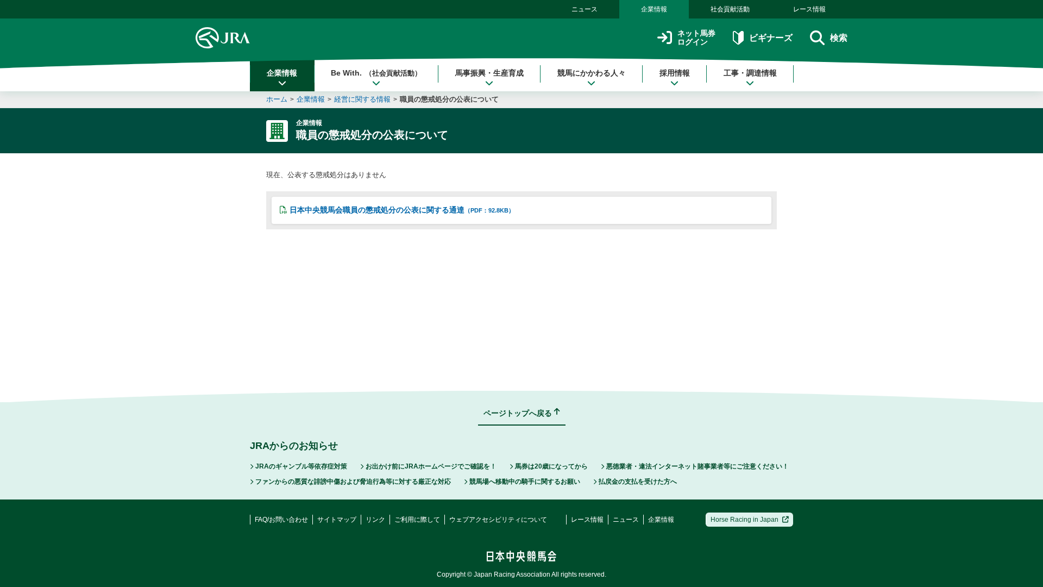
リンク (375, 519)
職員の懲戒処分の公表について (449, 99)
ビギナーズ (770, 37)
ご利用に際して (417, 519)
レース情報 (809, 9)
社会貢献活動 (730, 9)
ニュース (584, 9)
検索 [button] (838, 37)
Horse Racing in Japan (744, 519)
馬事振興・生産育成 (489, 72)
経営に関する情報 (362, 99)
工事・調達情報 (750, 72)
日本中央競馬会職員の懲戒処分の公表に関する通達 (402, 209)
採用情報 (674, 72)
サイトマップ (336, 519)
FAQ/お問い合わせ (281, 519)
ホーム (276, 99)
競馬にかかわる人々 (591, 72)
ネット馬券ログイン (696, 38)
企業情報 (654, 9)
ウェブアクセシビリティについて (498, 519)
